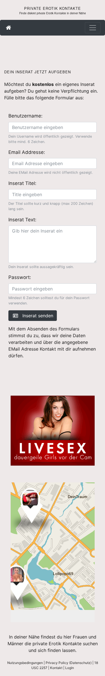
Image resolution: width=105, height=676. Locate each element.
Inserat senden (35, 315)
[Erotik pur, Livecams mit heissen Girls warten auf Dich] (53, 430)
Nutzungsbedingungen (25, 663)
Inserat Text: (22, 219)
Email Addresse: (26, 152)
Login (69, 668)
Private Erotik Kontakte (52, 8)
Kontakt (56, 668)
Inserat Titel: (22, 183)
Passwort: (19, 277)
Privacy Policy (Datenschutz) (69, 663)
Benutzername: (25, 116)
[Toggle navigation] (93, 27)
